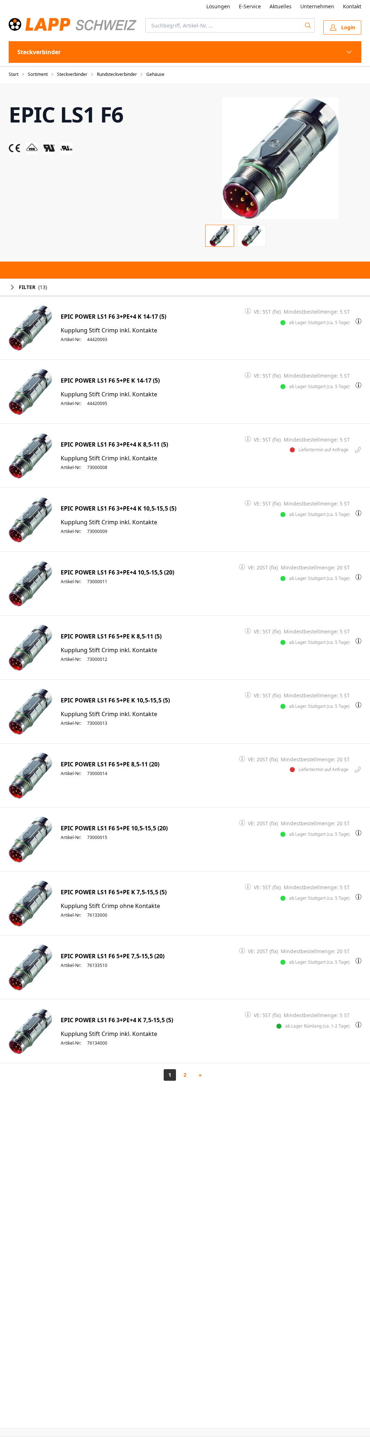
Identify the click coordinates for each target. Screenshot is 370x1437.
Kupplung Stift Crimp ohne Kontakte (110, 906)
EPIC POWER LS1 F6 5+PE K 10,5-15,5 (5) (115, 700)
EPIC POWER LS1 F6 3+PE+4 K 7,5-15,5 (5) (117, 1020)
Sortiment (38, 74)
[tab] (219, 236)
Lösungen (218, 6)
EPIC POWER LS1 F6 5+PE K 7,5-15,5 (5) (114, 892)
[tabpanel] (280, 158)
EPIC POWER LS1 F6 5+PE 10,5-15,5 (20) (114, 828)
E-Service (250, 6)
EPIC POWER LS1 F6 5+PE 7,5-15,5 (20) (112, 956)
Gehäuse (155, 74)
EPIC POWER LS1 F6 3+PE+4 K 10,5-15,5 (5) (118, 508)
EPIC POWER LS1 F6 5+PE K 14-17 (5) (110, 380)
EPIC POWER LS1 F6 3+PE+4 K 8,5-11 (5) (114, 444)
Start (13, 74)
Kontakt (352, 6)
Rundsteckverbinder (117, 74)
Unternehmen (317, 6)
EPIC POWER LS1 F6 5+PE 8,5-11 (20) (110, 764)
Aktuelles (281, 6)
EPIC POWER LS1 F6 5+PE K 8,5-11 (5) (111, 636)
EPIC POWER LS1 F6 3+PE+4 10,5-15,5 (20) (117, 572)
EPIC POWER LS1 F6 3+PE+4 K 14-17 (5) (113, 316)
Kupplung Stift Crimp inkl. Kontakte (109, 330)
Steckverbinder (72, 74)
